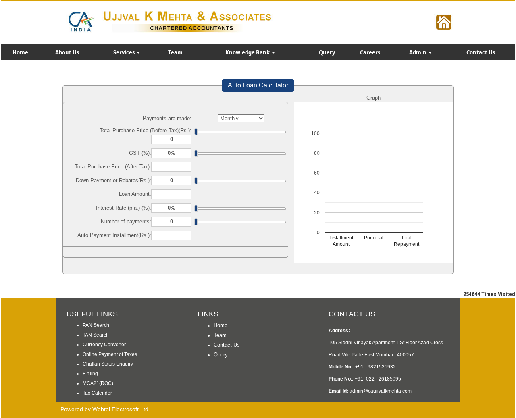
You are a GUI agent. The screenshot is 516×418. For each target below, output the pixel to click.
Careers (370, 52)
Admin (418, 52)
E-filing (90, 373)
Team (175, 52)
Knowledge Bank (248, 52)
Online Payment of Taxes (110, 354)
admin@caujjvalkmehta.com (381, 391)
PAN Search (96, 325)
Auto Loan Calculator (258, 85)
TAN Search (96, 335)
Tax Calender (97, 393)
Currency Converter (104, 344)
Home (20, 52)
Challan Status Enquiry (108, 364)
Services (124, 52)
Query (327, 52)
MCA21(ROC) (98, 383)
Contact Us (480, 52)
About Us (67, 52)
